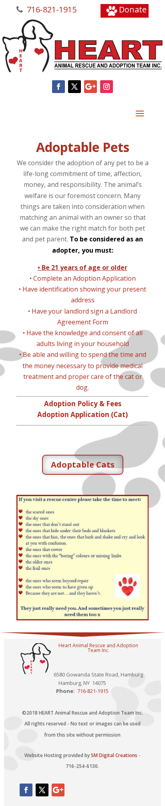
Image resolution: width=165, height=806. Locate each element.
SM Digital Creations (114, 755)
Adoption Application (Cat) (82, 414)
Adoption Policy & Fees (82, 403)
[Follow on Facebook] (58, 86)
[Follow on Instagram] (106, 86)
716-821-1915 (50, 9)
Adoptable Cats (83, 464)
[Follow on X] (74, 86)
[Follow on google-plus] (90, 86)
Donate (133, 9)
